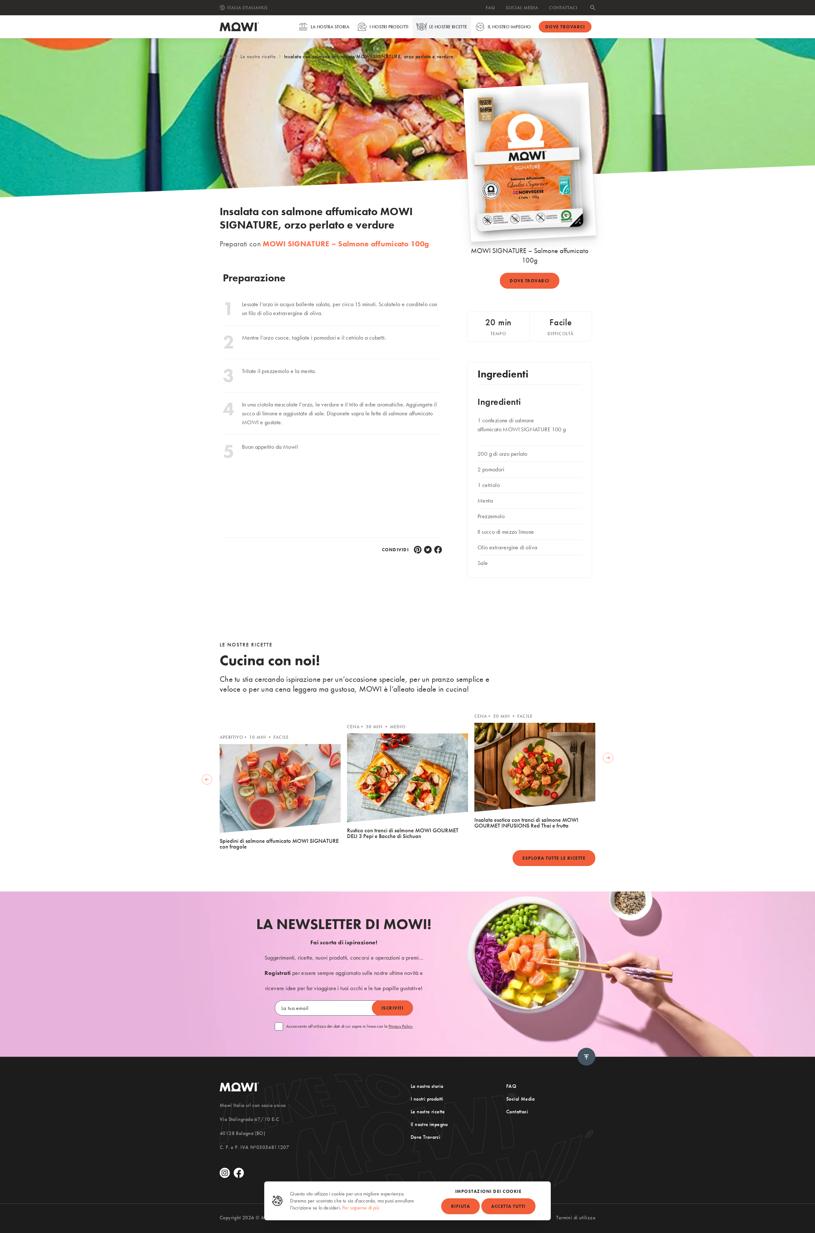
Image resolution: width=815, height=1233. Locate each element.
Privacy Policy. (401, 1026)
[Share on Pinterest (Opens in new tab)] (418, 549)
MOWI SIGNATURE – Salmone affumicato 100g (346, 244)
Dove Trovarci (425, 1137)
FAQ (490, 7)
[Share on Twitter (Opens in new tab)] (428, 549)
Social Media (522, 7)
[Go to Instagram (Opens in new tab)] (225, 1173)
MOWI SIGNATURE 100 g (535, 429)
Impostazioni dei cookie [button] (488, 1191)
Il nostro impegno (509, 27)
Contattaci (563, 7)
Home (226, 56)
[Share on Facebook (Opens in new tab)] (438, 549)
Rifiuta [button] (460, 1206)
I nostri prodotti (389, 27)
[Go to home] (239, 26)
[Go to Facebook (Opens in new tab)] (239, 1173)
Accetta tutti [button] (508, 1206)
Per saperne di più (360, 1207)
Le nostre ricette (448, 27)
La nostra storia (330, 27)
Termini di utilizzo (575, 1217)
